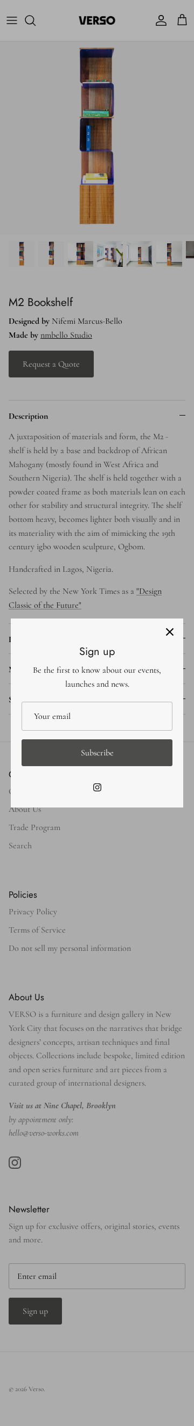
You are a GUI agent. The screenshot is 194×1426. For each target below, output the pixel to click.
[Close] (170, 632)
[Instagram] (97, 787)
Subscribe (97, 752)
